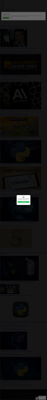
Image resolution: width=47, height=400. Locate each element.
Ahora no (23, 203)
